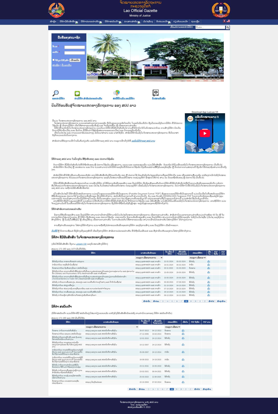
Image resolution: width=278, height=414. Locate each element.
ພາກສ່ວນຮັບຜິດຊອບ (148, 253)
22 (205, 301)
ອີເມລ (55, 46)
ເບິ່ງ (208, 261)
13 (163, 301)
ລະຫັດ (56, 52)
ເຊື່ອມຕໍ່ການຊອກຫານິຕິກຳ (181, 27)
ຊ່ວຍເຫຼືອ (195, 21)
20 (195, 301)
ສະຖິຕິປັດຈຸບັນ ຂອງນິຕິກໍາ (123, 98)
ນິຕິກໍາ (93, 253)
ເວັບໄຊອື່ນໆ (148, 21)
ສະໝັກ (56, 65)
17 (181, 301)
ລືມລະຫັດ (67, 65)
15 (172, 301)
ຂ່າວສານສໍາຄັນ (131, 21)
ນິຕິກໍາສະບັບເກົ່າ (112, 21)
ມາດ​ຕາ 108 (81, 244)
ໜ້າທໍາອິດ (146, 301)
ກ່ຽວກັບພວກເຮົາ (180, 21)
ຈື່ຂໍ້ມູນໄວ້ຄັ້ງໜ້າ (62, 60)
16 (177, 301)
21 (200, 301)
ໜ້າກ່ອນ (156, 301)
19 (191, 301)
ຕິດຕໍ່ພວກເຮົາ (162, 21)
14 (167, 301)
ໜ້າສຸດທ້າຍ (221, 301)
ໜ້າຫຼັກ (53, 21)
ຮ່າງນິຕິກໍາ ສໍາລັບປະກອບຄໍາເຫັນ (88, 98)
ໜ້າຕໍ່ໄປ (211, 301)
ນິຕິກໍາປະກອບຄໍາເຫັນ (90, 21)
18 (186, 301)
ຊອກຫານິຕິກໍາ (58, 98)
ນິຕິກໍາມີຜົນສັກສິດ (67, 21)
